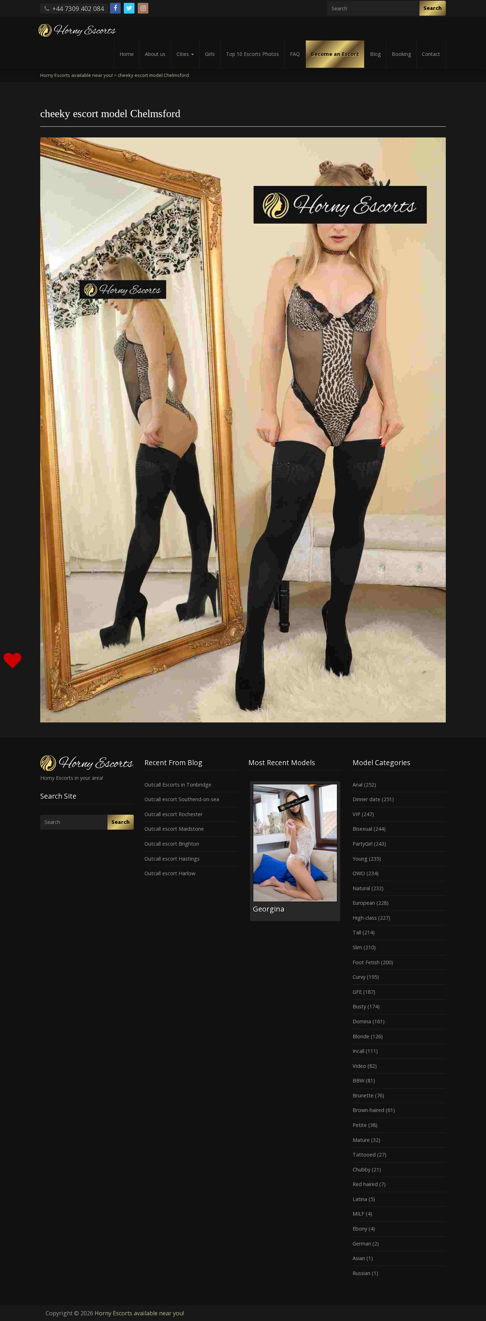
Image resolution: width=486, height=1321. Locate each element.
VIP (356, 814)
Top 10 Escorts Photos (252, 54)
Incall (358, 1051)
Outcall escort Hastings (172, 858)
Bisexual (362, 828)
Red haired (365, 1184)
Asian (359, 1258)
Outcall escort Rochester (173, 814)
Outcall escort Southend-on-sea (181, 799)
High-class (365, 917)
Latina (360, 1199)
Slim (357, 947)
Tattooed (364, 1154)
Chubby (361, 1169)
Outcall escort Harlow (169, 873)
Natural (361, 888)
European (364, 902)
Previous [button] (248, 854)
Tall (357, 932)
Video (359, 1065)
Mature (361, 1140)
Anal (358, 784)
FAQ (295, 54)
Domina (362, 1021)
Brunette (363, 1095)
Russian (361, 1273)
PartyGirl (363, 843)
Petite (360, 1125)
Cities (183, 54)
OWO (359, 873)
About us (155, 54)
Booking (401, 54)
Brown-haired (368, 1110)
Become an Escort (335, 54)
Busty (359, 1006)
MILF (358, 1213)
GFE (357, 991)
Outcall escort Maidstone (174, 828)
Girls (210, 54)
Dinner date (366, 799)
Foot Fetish (366, 962)
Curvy (359, 976)
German (362, 1243)
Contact (431, 54)
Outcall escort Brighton (171, 843)
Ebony (360, 1228)
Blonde (361, 1036)
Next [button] (342, 854)
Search (432, 8)
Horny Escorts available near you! (139, 1313)
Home (127, 54)
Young (360, 858)
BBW (358, 1080)
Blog (375, 54)
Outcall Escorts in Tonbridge (177, 784)
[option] (295, 851)
